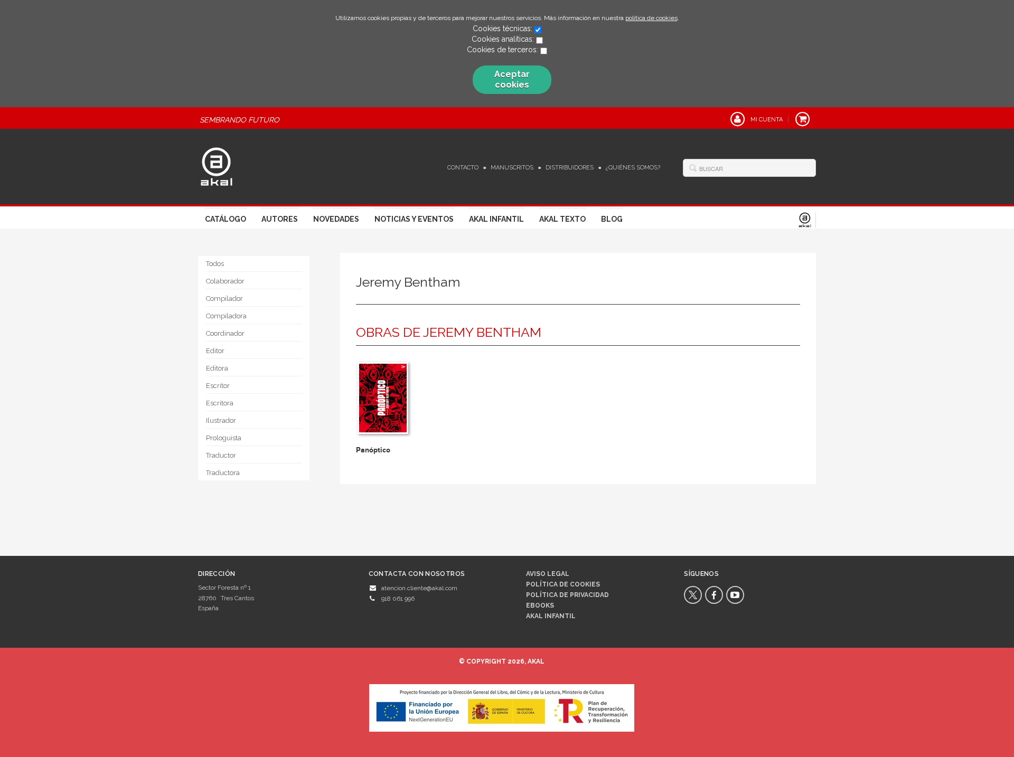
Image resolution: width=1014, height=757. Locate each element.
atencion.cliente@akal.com (419, 588)
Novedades (336, 219)
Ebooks (540, 605)
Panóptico (373, 450)
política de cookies (651, 18)
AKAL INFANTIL (551, 616)
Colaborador (225, 281)
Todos (215, 264)
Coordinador (225, 333)
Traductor (221, 455)
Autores (279, 219)
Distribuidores (570, 167)
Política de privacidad (567, 595)
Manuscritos (512, 167)
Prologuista (223, 438)
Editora (217, 368)
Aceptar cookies (512, 79)
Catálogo (225, 219)
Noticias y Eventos (414, 219)
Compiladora (226, 316)
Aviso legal (547, 574)
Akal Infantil (496, 219)
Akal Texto (562, 219)
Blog (612, 219)
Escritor (218, 386)
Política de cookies (563, 584)
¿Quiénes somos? (633, 167)
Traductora (223, 473)
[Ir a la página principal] (216, 165)
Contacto (462, 167)
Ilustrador (221, 420)
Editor (215, 351)
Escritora (219, 403)
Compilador (224, 298)
